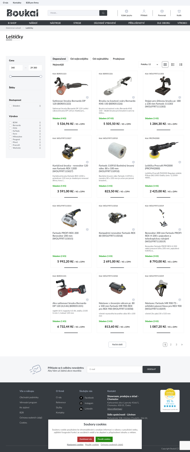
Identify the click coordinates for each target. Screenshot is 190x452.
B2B (22, 413)
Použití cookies (92, 445)
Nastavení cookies (75, 445)
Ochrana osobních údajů (31, 418)
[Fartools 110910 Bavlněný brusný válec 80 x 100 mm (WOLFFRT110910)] (117, 150)
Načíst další (117, 345)
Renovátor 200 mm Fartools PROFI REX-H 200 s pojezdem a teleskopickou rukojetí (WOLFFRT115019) (163, 237)
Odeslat (151, 369)
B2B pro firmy (32, 3)
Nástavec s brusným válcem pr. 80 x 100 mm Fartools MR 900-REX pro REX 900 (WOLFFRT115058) (116, 306)
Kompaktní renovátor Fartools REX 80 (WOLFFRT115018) (117, 234)
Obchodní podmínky (29, 397)
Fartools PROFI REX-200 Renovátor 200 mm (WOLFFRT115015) (66, 236)
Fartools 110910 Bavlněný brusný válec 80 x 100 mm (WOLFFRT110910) (116, 168)
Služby (59, 407)
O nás (5, 3)
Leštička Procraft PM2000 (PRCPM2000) (159, 167)
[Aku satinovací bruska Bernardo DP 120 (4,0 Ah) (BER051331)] (71, 288)
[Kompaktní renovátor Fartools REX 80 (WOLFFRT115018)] (117, 218)
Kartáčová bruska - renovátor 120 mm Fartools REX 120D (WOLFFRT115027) (70, 168)
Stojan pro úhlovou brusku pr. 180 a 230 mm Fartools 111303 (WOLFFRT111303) (163, 104)
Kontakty (17, 3)
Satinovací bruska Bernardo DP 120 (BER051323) (69, 102)
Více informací (114, 409)
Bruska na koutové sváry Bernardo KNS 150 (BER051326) (117, 102)
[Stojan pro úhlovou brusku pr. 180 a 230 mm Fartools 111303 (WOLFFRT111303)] (163, 86)
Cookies (23, 423)
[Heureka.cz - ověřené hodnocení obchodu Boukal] (170, 411)
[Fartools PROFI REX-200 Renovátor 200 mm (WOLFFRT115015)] (71, 218)
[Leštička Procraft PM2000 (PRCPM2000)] (163, 150)
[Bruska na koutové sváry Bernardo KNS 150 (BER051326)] (117, 86)
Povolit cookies (104, 439)
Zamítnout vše (86, 439)
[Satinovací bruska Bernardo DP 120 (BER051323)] (71, 86)
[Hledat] (103, 13)
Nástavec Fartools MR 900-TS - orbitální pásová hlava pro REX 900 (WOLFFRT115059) (163, 306)
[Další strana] (182, 345)
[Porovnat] (87, 97)
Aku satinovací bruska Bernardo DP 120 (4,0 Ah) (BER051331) (69, 304)
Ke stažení (24, 407)
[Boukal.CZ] (22, 12)
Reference (61, 402)
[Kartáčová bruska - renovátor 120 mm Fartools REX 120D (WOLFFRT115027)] (71, 150)
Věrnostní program (28, 402)
